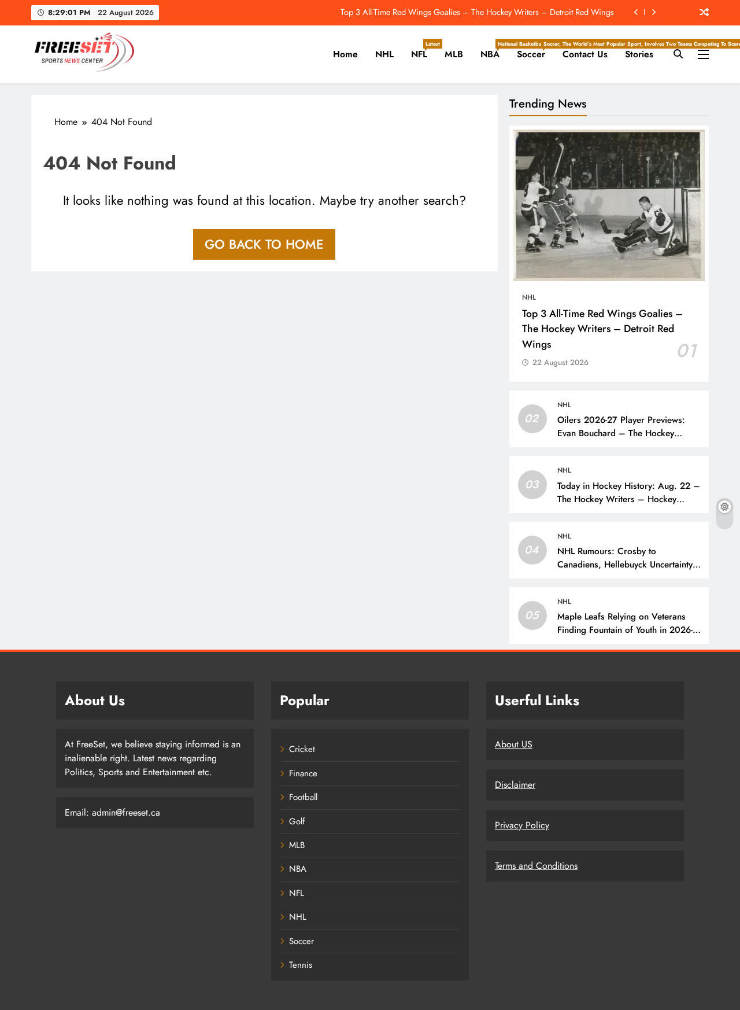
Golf (297, 821)
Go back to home (264, 244)
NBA (494, 50)
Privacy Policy (522, 825)
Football (303, 797)
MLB (454, 54)
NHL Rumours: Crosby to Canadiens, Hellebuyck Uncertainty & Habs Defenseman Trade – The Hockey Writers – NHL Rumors (629, 571)
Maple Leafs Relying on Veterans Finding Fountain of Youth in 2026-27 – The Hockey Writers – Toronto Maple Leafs (628, 636)
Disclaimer (515, 784)
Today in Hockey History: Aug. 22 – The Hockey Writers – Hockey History (628, 499)
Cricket (302, 749)
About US (513, 744)
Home (345, 54)
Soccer (535, 50)
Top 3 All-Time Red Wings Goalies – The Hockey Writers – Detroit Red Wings (477, 12)
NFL (423, 50)
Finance (303, 773)
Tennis (300, 965)
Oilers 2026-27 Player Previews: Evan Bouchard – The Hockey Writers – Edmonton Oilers (621, 433)
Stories (639, 54)
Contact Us (585, 54)
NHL (384, 54)
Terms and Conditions (536, 865)
